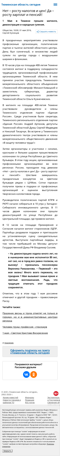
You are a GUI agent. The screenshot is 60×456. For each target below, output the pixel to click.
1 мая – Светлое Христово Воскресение (25, 333)
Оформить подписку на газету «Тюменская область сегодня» (30, 351)
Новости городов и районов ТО (12, 401)
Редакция (29, 400)
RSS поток (30, 402)
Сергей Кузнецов (11, 33)
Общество (7, 30)
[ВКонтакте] (26, 374)
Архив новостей (10, 397)
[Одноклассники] (33, 374)
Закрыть (7, 450)
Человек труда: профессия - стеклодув (25, 326)
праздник (9, 343)
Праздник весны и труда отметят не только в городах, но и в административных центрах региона (30, 317)
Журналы (29, 397)
